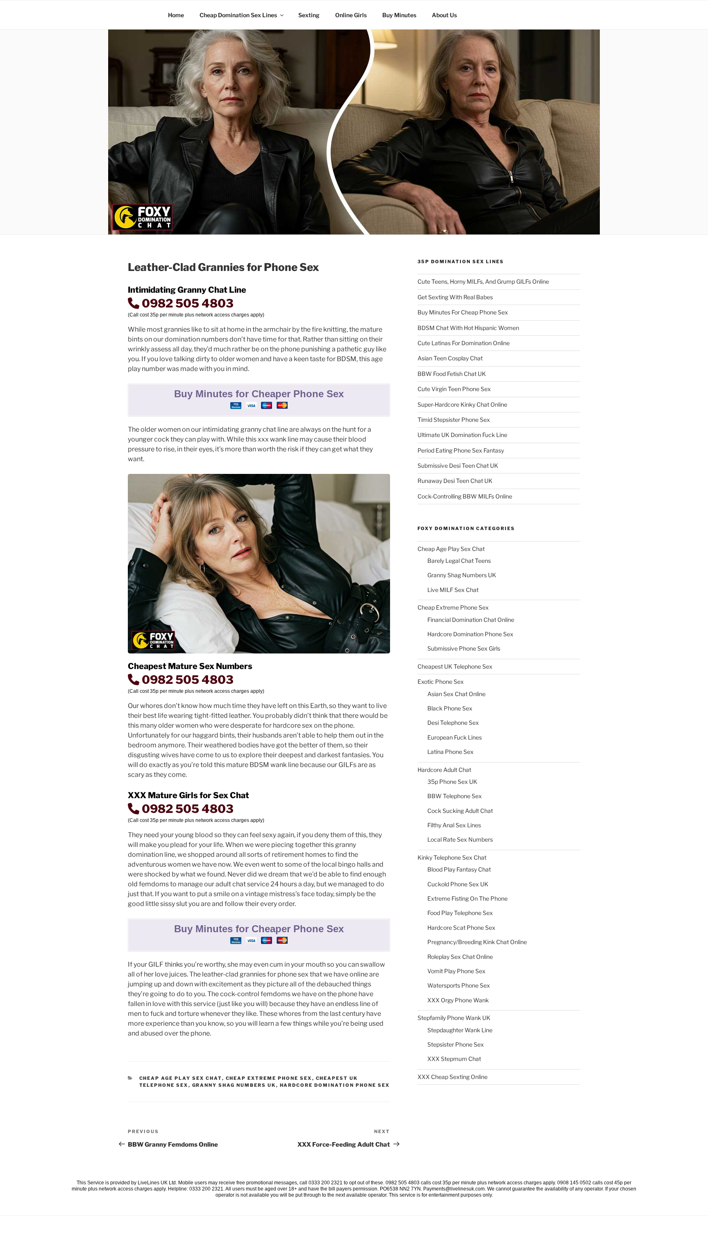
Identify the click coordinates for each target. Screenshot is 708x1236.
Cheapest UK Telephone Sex (455, 666)
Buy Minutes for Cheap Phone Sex (463, 312)
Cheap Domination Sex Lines (238, 14)
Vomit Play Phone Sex (456, 970)
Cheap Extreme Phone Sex (269, 1078)
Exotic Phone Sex (441, 681)
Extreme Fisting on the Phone (467, 898)
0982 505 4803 (186, 303)
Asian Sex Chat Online (456, 693)
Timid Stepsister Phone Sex (454, 419)
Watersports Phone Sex (458, 985)
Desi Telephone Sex (453, 722)
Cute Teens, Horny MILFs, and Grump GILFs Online (483, 281)
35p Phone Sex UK (452, 781)
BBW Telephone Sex (454, 795)
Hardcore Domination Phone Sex (335, 1085)
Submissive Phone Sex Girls (463, 648)
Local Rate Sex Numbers (460, 839)
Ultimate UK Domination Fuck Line (462, 434)
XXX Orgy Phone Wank (458, 1000)
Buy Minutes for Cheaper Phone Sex (259, 393)
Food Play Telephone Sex (460, 912)
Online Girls (351, 14)
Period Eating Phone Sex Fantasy (461, 450)
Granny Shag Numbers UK (234, 1085)
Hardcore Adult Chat (444, 769)
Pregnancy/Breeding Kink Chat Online (477, 941)
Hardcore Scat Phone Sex (461, 927)
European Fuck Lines (454, 737)
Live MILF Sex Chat (453, 589)
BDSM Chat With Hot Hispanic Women (468, 327)
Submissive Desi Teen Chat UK (458, 465)
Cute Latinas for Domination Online (464, 342)
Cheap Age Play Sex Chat (180, 1078)
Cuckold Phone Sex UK (457, 884)
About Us (444, 14)
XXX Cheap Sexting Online (453, 1076)
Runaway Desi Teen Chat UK (455, 480)
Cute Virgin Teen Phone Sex (454, 388)
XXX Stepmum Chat (454, 1058)
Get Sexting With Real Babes (455, 297)
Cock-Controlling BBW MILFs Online (465, 496)
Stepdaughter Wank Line (459, 1030)
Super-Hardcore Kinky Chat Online (462, 404)
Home (176, 14)
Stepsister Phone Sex (455, 1044)
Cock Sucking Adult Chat (460, 810)
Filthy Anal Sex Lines (454, 825)
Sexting (309, 14)
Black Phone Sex (449, 708)
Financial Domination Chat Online (470, 619)
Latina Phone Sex (450, 751)
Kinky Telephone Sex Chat (452, 857)
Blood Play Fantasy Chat (459, 869)
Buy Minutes (399, 14)
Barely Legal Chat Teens (459, 560)
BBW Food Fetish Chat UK (452, 373)
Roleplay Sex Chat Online (460, 956)
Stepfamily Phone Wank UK (454, 1017)
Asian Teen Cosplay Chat (450, 358)
